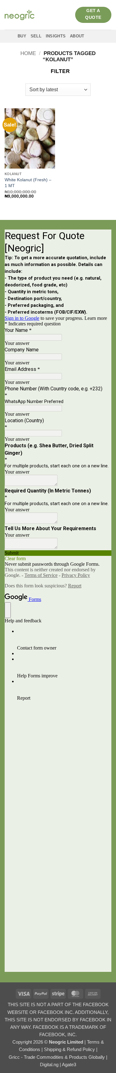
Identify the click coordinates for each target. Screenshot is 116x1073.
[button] (57, 71)
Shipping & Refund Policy (70, 1049)
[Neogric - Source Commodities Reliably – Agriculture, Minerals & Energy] (19, 14)
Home (28, 53)
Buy (22, 36)
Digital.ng (50, 1064)
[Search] (95, 36)
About (77, 36)
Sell (36, 36)
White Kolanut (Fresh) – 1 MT (28, 182)
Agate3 (69, 1064)
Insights (56, 36)
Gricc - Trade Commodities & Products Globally (57, 1057)
